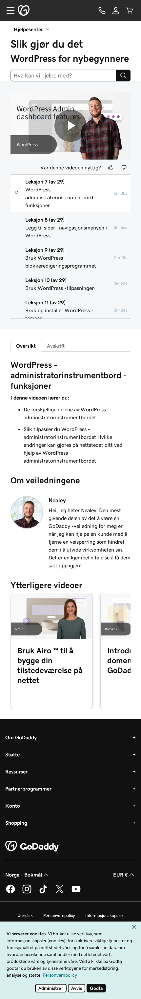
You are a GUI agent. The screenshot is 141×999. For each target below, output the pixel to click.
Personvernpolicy (59, 915)
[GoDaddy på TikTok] (43, 892)
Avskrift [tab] (56, 345)
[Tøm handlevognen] (129, 10)
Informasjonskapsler (104, 915)
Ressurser (16, 771)
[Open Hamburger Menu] (7, 10)
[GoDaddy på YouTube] (76, 892)
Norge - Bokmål (23, 874)
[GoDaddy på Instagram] (27, 892)
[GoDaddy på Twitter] (59, 892)
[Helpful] (110, 167)
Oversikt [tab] (26, 345)
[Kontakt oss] (102, 10)
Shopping (16, 822)
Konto (12, 805)
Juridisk (25, 915)
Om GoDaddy (21, 737)
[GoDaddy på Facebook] (10, 892)
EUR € (120, 874)
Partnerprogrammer (28, 788)
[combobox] (63, 75)
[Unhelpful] (124, 167)
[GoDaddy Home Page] (32, 846)
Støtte (12, 754)
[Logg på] (116, 10)
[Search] (123, 75)
